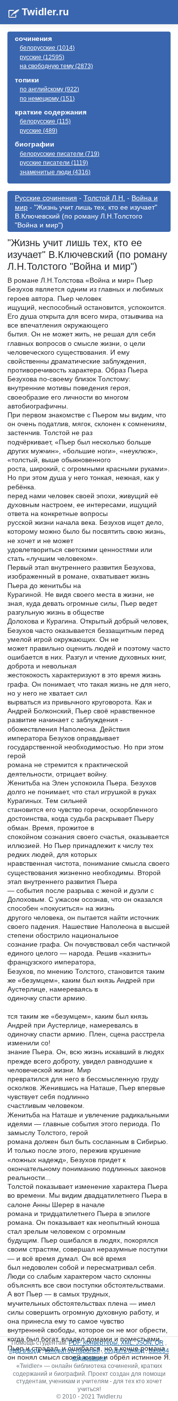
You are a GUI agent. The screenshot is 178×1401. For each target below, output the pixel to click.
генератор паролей (72, 1350)
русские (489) (38, 130)
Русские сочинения (46, 198)
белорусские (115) (45, 121)
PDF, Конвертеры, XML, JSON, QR (116, 1342)
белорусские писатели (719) (59, 153)
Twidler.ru (45, 11)
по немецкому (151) (47, 98)
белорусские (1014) (47, 47)
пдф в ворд (25, 1350)
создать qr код (124, 1350)
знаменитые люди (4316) (55, 172)
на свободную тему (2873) (56, 66)
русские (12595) (42, 57)
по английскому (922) (49, 89)
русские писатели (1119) (54, 162)
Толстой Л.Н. (104, 198)
